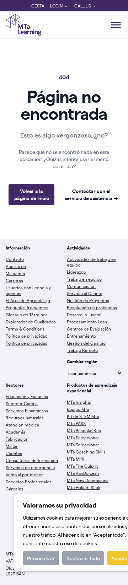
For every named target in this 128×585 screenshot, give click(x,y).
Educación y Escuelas (27, 396)
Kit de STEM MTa (83, 416)
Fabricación (17, 439)
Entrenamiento (81, 336)
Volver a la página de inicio (31, 194)
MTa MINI (75, 459)
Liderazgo (76, 272)
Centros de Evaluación (89, 329)
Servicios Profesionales (29, 481)
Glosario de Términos (27, 314)
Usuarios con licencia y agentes (28, 290)
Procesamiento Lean (87, 321)
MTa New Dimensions (87, 480)
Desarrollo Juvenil (84, 314)
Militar (12, 446)
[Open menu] (116, 24)
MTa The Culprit (82, 466)
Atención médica (22, 425)
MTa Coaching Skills (86, 452)
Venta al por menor (24, 474)
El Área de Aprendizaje (28, 300)
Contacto (15, 259)
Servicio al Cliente (84, 293)
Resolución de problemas (92, 307)
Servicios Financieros (27, 410)
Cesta (37, 6)
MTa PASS (76, 423)
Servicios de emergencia (30, 467)
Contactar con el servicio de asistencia (91, 194)
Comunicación (81, 286)
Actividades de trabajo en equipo (91, 262)
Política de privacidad (26, 336)
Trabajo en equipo (84, 279)
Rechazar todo (83, 558)
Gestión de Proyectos (88, 300)
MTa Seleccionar (83, 437)
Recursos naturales (25, 417)
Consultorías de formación (32, 460)
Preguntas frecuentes (27, 307)
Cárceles (14, 489)
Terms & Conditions (25, 329)
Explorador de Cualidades (31, 321)
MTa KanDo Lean (83, 473)
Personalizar (41, 558)
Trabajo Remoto (82, 350)
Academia (15, 432)
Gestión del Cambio (86, 343)
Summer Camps (22, 403)
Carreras (14, 280)
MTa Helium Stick (83, 487)
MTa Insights (79, 402)
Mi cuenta (15, 273)
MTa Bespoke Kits (84, 430)
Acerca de (16, 266)
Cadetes (14, 453)
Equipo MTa (78, 409)
